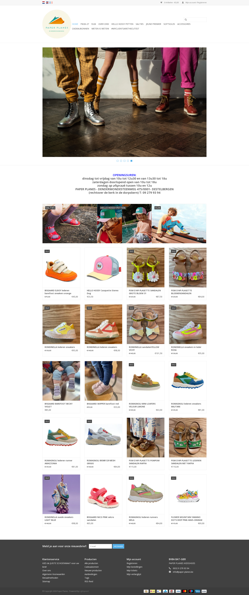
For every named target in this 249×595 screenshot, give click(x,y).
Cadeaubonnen (80, 28)
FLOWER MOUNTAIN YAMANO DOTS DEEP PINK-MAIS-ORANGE (186, 518)
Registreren (132, 563)
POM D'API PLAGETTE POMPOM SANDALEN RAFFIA (144, 462)
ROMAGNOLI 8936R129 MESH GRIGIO (101, 462)
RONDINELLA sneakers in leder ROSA (186, 348)
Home (75, 24)
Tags (87, 577)
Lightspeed (84, 591)
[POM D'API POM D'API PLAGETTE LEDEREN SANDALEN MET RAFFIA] (188, 437)
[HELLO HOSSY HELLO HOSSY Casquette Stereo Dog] (103, 267)
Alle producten (91, 563)
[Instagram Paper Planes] (204, 546)
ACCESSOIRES (183, 24)
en (47, 2)
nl (43, 2)
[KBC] (165, 591)
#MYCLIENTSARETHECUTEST (125, 28)
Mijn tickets (132, 570)
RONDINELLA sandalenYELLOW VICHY (144, 348)
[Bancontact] (158, 591)
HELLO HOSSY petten (122, 24)
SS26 (93, 24)
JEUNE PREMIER (153, 24)
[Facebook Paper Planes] (199, 546)
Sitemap (46, 581)
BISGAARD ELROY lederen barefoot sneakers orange (58, 292)
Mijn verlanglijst (134, 574)
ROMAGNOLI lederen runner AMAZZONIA (58, 462)
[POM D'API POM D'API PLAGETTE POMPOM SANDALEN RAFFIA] (146, 437)
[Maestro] (191, 591)
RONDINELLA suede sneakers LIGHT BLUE (59, 518)
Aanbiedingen (91, 574)
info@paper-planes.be (183, 572)
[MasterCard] (184, 591)
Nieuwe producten (93, 570)
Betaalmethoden (50, 577)
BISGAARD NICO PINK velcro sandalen (100, 518)
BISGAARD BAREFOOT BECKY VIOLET (58, 405)
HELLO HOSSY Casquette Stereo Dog (102, 292)
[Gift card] (171, 591)
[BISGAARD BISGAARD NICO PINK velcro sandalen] (103, 494)
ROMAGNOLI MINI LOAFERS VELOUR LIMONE (142, 405)
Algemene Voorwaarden (53, 574)
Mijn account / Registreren (196, 2)
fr (51, 2)
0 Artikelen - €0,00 (171, 2)
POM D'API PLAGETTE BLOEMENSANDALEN (181, 292)
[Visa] (178, 591)
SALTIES (140, 24)
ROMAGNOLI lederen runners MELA (143, 518)
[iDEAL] (152, 591)
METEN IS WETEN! (100, 28)
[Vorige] (48, 103)
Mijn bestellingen (134, 566)
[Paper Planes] (56, 24)
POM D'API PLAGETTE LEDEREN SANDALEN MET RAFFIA (186, 462)
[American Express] (197, 591)
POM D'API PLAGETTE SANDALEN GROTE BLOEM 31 (145, 292)
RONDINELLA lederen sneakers (60, 347)
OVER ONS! (103, 24)
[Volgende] (201, 103)
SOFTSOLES (169, 24)
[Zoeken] (186, 19)
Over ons (46, 570)
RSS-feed (89, 581)
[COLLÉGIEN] (124, 102)
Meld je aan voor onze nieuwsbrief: (64, 546)
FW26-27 (85, 24)
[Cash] (146, 591)
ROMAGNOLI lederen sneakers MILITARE (186, 405)
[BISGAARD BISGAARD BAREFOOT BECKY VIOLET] (61, 381)
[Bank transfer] (204, 591)
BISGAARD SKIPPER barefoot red (103, 403)
